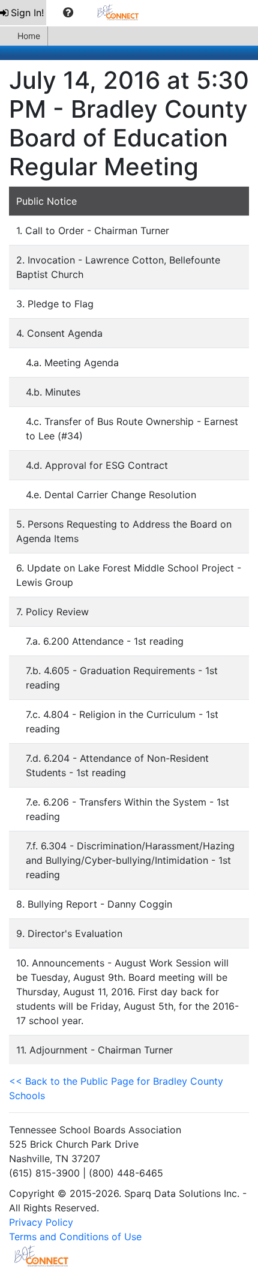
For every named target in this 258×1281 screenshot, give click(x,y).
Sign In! (27, 13)
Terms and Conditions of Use (75, 1237)
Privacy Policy (41, 1222)
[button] (68, 13)
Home (28, 36)
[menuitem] (23, 12)
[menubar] (75, 13)
